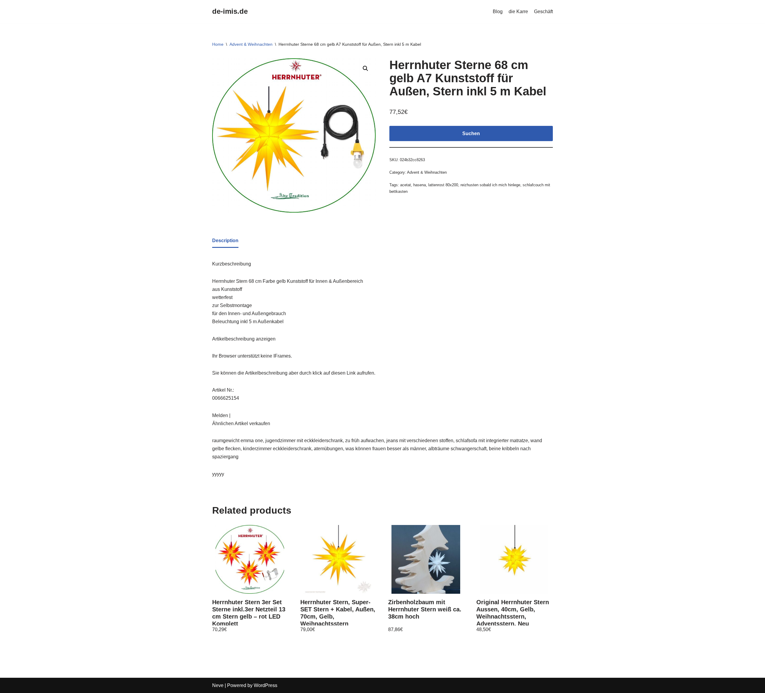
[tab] (225, 241)
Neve (218, 685)
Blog (498, 11)
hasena (419, 185)
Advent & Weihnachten (251, 44)
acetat (405, 185)
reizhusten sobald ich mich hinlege (490, 185)
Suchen (471, 133)
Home (218, 44)
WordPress (265, 685)
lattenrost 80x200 (443, 185)
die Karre (518, 11)
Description (225, 240)
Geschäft (543, 11)
